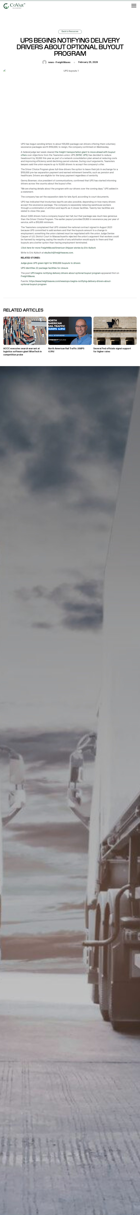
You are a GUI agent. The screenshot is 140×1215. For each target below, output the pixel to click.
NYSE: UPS (81, 155)
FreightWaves (28, 276)
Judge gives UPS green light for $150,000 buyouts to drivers (50, 263)
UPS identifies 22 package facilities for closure (44, 268)
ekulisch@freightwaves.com (58, 253)
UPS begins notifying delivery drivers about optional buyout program (65, 273)
